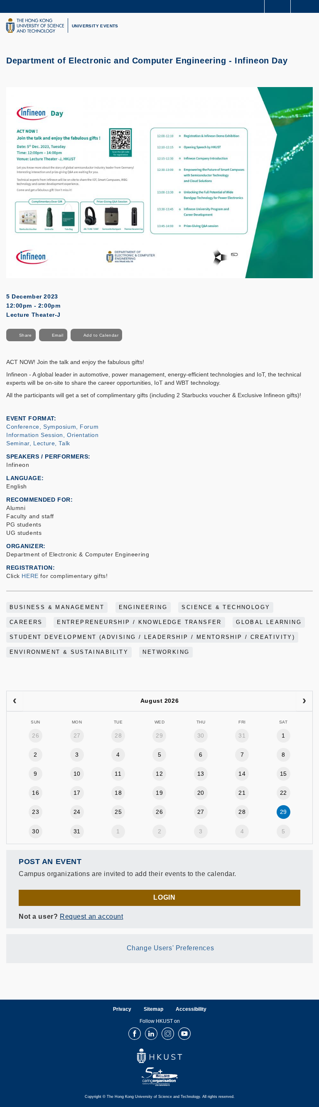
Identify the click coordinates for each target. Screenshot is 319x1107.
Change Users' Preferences (170, 948)
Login (164, 897)
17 (77, 792)
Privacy (122, 1009)
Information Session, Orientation (52, 435)
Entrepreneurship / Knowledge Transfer (139, 622)
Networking (165, 652)
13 (200, 773)
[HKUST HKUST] (35, 25)
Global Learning (269, 622)
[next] (304, 701)
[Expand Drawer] (277, 6)
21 (241, 792)
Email (58, 335)
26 (35, 735)
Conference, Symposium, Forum (52, 426)
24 (77, 811)
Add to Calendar (101, 335)
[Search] (306, 5)
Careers (26, 622)
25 (118, 811)
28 (118, 735)
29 (159, 735)
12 (159, 773)
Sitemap (153, 1009)
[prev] (15, 701)
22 (283, 792)
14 (241, 773)
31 (241, 735)
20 (200, 792)
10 (77, 773)
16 (35, 792)
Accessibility (191, 1009)
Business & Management (57, 607)
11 (118, 773)
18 (118, 792)
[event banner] (159, 182)
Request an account (91, 916)
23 (35, 811)
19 (159, 792)
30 (200, 735)
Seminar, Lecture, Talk (38, 443)
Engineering (143, 607)
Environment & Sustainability (69, 652)
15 (283, 773)
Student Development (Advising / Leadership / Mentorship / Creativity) (152, 637)
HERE (30, 576)
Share (25, 335)
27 (77, 735)
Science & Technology (226, 607)
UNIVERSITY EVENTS (95, 26)
